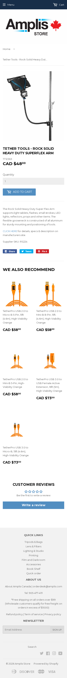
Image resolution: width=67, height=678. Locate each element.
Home (6, 48)
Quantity (8, 174)
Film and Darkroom (33, 559)
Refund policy (14, 614)
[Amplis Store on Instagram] (54, 653)
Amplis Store (22, 663)
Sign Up (57, 629)
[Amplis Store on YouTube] (60, 653)
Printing (33, 555)
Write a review (33, 505)
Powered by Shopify (46, 663)
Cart (61, 4)
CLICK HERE (10, 231)
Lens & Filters (33, 546)
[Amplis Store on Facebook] (48, 653)
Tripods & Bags (33, 541)
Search (32, 646)
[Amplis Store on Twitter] (42, 653)
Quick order (33, 573)
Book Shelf (33, 568)
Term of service (33, 614)
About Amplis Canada (18, 586)
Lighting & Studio (33, 550)
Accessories (33, 564)
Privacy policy (52, 614)
